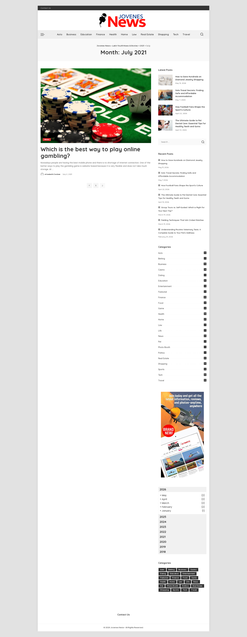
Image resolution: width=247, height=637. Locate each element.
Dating (161, 275)
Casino (161, 269)
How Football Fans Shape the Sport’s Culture (182, 185)
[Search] (202, 34)
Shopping (162, 364)
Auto (160, 253)
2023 (163, 527)
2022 (163, 532)
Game (161, 308)
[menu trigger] (44, 34)
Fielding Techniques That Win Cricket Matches (182, 220)
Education (163, 280)
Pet (159, 341)
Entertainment (165, 286)
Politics (161, 353)
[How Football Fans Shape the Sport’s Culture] (165, 110)
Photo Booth (164, 347)
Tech (160, 375)
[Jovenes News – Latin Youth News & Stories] (123, 20)
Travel (161, 380)
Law (160, 325)
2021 (163, 537)
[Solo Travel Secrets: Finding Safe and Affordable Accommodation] (165, 95)
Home (161, 319)
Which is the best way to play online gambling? (90, 152)
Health (161, 314)
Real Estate (163, 358)
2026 (163, 489)
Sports (161, 369)
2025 (163, 517)
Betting (161, 258)
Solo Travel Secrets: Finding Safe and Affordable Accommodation (189, 93)
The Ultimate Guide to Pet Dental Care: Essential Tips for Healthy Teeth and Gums (190, 123)
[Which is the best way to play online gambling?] (96, 105)
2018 (163, 552)
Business (162, 264)
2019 (163, 547)
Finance (162, 297)
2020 (163, 542)
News (46, 139)
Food (160, 303)
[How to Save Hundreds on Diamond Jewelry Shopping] (165, 80)
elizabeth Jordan (52, 174)
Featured (162, 292)
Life (160, 330)
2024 (163, 522)
